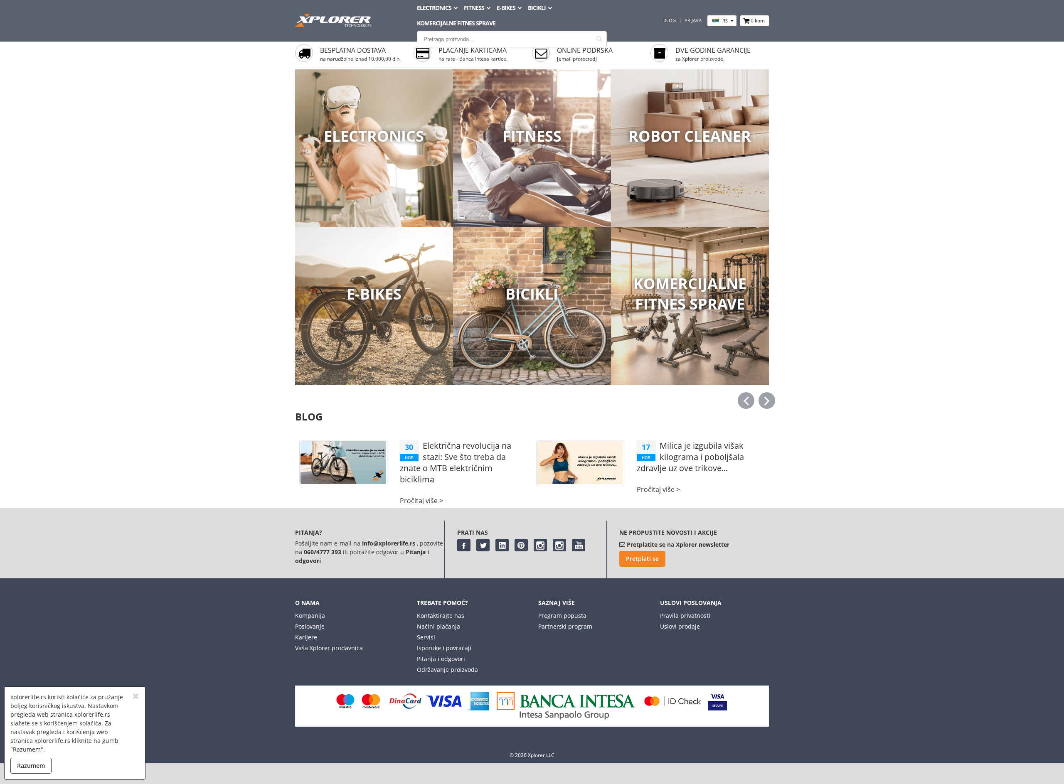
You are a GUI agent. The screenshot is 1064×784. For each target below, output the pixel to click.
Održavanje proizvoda (447, 669)
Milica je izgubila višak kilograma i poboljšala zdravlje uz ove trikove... (690, 457)
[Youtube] (578, 545)
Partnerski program (565, 626)
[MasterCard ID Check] (672, 708)
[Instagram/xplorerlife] (540, 545)
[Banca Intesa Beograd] (566, 717)
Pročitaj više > (421, 500)
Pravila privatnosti (685, 615)
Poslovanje (310, 626)
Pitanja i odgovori (441, 659)
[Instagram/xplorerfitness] (559, 545)
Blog (669, 20)
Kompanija (310, 615)
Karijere (306, 637)
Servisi (426, 637)
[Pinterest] (521, 545)
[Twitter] (483, 545)
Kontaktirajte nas (440, 615)
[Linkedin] (502, 545)
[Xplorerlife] (334, 25)
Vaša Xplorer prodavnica (329, 648)
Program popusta (562, 615)
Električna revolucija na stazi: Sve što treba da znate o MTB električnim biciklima (455, 462)
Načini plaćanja (438, 626)
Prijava (693, 20)
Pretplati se (642, 559)
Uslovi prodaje (680, 626)
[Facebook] (463, 545)
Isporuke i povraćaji (444, 648)
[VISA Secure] (717, 708)
